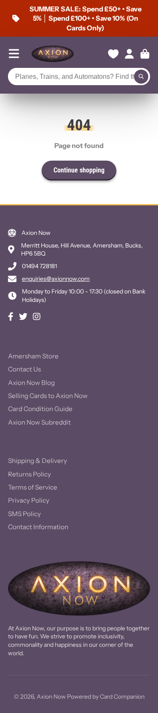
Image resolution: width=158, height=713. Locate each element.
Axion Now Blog (31, 383)
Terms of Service (32, 487)
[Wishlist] (113, 54)
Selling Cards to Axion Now (48, 396)
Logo (53, 54)
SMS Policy (24, 514)
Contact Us (24, 369)
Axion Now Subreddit (39, 422)
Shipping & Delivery (37, 461)
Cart (145, 54)
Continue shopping (79, 170)
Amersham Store (33, 356)
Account (129, 54)
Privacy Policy (28, 500)
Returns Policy (29, 474)
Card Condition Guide (40, 409)
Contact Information (38, 527)
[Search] (141, 77)
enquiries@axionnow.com (56, 279)
